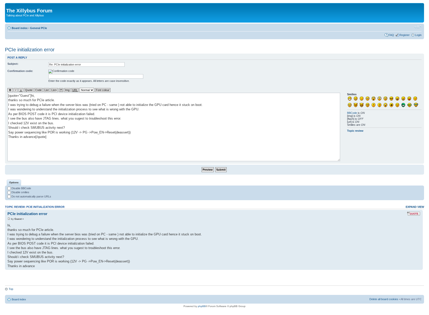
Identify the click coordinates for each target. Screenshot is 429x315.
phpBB (202, 306)
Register (404, 34)
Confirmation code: (20, 70)
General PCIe (38, 28)
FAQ (391, 34)
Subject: (12, 63)
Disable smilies (20, 192)
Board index (20, 28)
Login (418, 34)
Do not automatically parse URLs (31, 196)
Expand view (415, 206)
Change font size (418, 27)
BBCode (352, 112)
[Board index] (9, 5)
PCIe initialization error (30, 49)
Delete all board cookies (383, 299)
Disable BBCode (21, 188)
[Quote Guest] (413, 213)
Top (11, 288)
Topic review (355, 130)
